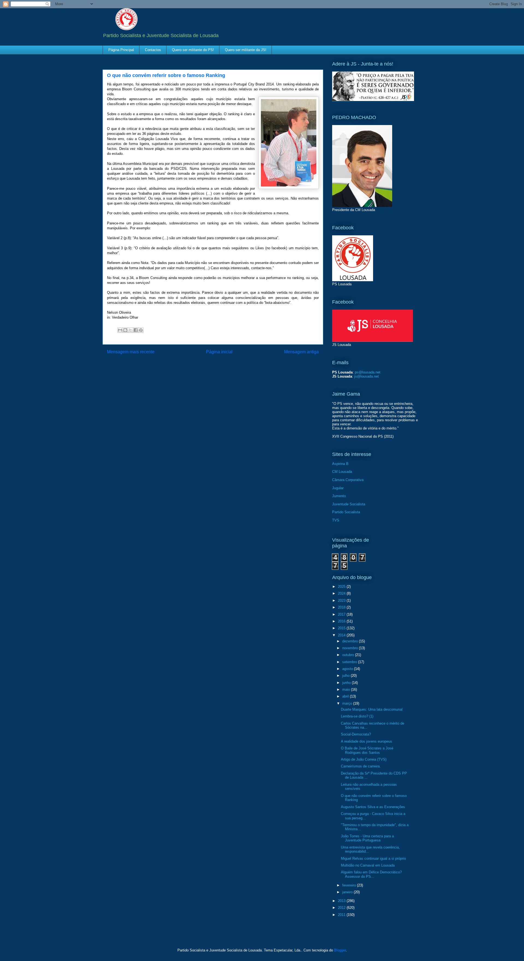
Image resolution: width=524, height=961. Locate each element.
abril (346, 696)
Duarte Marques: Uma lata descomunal (372, 709)
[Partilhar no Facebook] (135, 330)
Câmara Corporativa (348, 480)
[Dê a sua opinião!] (125, 330)
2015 (342, 628)
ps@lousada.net (367, 372)
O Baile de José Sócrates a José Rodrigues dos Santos (367, 750)
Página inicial (219, 351)
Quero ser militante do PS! (193, 50)
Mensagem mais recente (130, 351)
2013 (342, 901)
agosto (348, 669)
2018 (342, 607)
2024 (342, 593)
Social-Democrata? (356, 734)
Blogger (340, 950)
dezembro (350, 641)
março (347, 703)
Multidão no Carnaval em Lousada (368, 865)
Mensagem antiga (301, 351)
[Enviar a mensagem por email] (120, 330)
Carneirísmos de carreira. (361, 766)
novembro (350, 648)
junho (347, 683)
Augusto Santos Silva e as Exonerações (373, 807)
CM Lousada (342, 472)
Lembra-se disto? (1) (357, 716)
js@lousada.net (366, 376)
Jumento (339, 496)
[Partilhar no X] (130, 330)
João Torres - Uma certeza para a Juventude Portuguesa (367, 838)
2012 (342, 908)
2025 (342, 587)
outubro (348, 655)
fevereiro (349, 885)
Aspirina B (340, 464)
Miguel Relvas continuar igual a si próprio (373, 858)
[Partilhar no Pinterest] (141, 330)
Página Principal (121, 50)
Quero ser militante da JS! (245, 50)
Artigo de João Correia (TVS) (363, 759)
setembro (350, 662)
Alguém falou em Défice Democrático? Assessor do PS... (371, 874)
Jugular (338, 488)
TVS (335, 520)
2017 (342, 614)
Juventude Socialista (348, 504)
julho (346, 676)
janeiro (348, 892)
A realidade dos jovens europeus (366, 741)
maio (346, 689)
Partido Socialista (346, 512)
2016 (342, 621)
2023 (342, 600)
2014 (342, 635)
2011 (342, 915)
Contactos (153, 50)
